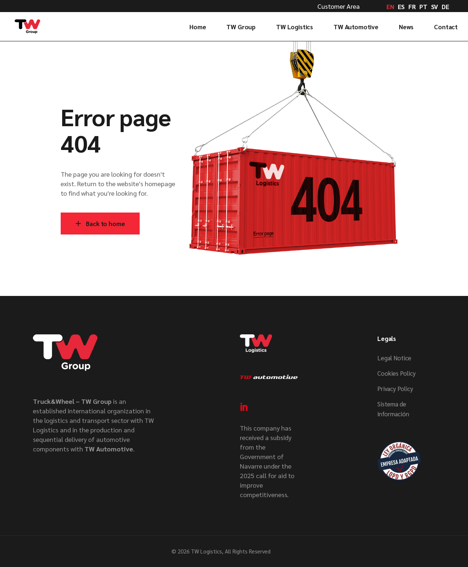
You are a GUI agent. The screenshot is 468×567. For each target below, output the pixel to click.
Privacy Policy (395, 388)
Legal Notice (394, 358)
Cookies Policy (396, 373)
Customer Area (338, 6)
